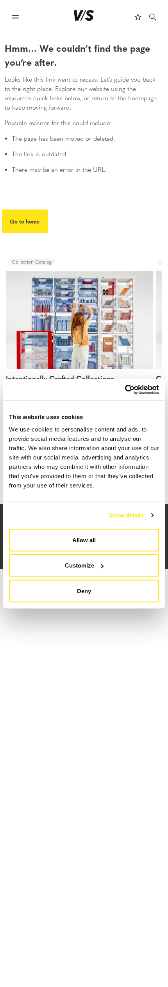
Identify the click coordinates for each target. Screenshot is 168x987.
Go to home (25, 221)
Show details (126, 515)
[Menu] (15, 18)
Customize (79, 565)
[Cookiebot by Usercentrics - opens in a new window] (125, 389)
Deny (84, 590)
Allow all (84, 539)
